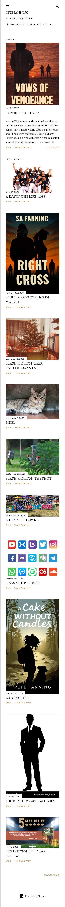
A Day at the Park (22, 520)
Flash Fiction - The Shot (29, 478)
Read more (52, 147)
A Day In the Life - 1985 (25, 196)
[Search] (57, 5)
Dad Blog (34, 24)
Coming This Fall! (22, 113)
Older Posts (51, 875)
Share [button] (8, 147)
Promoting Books (23, 583)
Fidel (10, 422)
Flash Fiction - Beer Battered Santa (24, 365)
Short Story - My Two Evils (30, 801)
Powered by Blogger (35, 896)
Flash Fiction (15, 24)
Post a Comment (22, 147)
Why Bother (17, 697)
